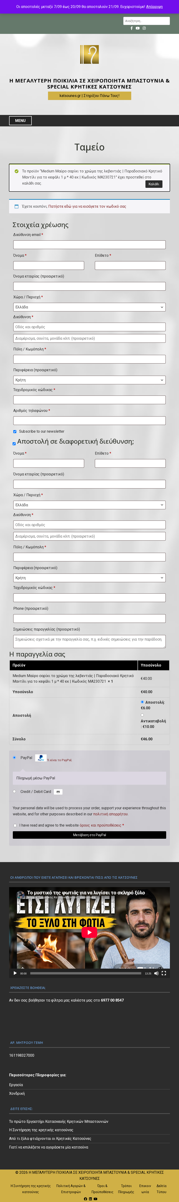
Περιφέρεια (35, 370)
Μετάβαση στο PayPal (89, 835)
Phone (30, 608)
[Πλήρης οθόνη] (164, 973)
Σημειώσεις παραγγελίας (46, 629)
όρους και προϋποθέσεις (100, 825)
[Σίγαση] (156, 973)
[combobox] (89, 307)
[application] (89, 932)
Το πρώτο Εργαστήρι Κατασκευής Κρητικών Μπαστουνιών (58, 1121)
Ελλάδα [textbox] (21, 307)
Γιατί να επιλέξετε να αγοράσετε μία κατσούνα (48, 1147)
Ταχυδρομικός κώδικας (34, 390)
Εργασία (16, 1085)
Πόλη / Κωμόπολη (29, 349)
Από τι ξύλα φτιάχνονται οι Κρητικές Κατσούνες (50, 1138)
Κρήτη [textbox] (20, 380)
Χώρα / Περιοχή (28, 297)
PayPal (46, 759)
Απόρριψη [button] (154, 6)
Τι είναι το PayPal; (59, 760)
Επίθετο (103, 255)
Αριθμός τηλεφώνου (31, 410)
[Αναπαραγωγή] (15, 973)
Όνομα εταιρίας (38, 276)
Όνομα (20, 255)
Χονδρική (17, 1093)
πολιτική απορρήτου (110, 814)
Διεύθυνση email (28, 234)
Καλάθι (154, 184)
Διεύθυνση (23, 317)
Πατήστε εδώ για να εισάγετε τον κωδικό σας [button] (87, 206)
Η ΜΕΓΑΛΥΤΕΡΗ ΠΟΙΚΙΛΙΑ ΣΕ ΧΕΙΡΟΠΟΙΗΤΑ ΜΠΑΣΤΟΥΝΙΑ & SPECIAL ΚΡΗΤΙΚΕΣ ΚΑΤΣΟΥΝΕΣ (89, 83)
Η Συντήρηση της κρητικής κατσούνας (41, 1130)
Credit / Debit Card (36, 791)
